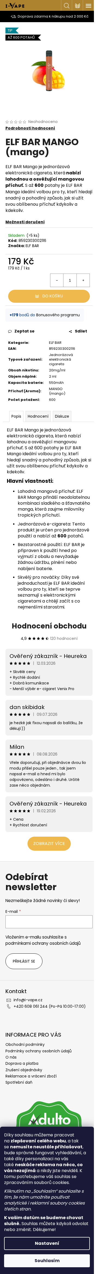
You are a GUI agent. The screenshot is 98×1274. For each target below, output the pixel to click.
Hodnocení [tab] (38, 416)
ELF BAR (32, 245)
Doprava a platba (21, 1063)
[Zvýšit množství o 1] (83, 280)
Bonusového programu (58, 315)
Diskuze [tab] (62, 416)
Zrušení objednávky (23, 1070)
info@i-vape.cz (28, 1000)
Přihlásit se (24, 961)
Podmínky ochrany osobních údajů (38, 1051)
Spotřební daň (18, 1082)
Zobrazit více (49, 843)
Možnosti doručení (25, 222)
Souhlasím (47, 1261)
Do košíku (52, 296)
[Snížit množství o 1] (56, 280)
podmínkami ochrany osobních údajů (43, 943)
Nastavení (47, 1243)
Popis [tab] (16, 416)
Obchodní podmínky (25, 1044)
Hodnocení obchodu (49, 626)
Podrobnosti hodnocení (30, 128)
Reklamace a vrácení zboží (31, 1076)
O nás (11, 1057)
